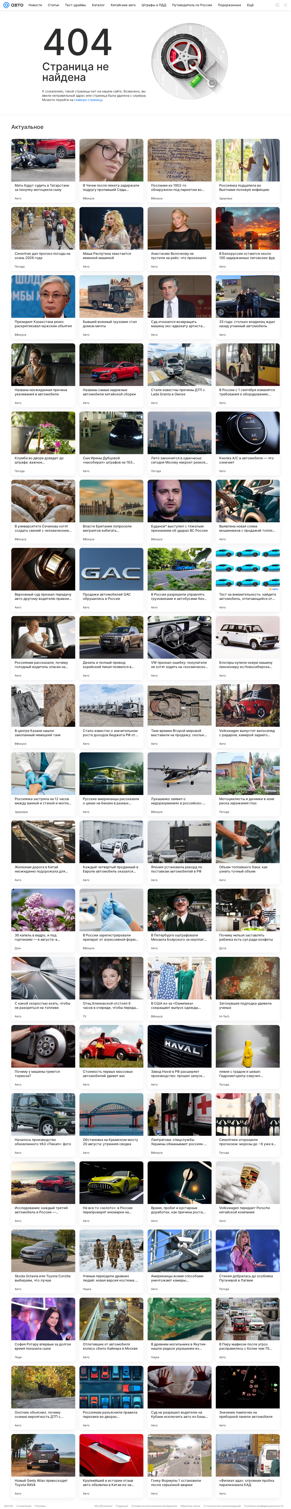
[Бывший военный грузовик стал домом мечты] (111, 307)
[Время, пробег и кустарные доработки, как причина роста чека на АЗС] (180, 1193)
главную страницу (88, 100)
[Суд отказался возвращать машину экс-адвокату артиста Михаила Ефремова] (180, 307)
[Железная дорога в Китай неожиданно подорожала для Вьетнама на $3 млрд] (43, 852)
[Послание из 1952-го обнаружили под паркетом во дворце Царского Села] (180, 171)
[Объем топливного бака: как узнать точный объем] (248, 852)
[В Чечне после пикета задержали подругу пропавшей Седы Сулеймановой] (111, 171)
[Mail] (6, 5)
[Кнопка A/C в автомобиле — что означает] (248, 443)
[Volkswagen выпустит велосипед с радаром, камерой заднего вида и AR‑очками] (248, 716)
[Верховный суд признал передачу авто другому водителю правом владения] (43, 580)
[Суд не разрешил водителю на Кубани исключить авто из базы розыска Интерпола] (180, 1398)
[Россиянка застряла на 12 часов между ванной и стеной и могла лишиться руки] (43, 784)
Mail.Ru (8, 1506)
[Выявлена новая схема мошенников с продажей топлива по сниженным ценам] (248, 512)
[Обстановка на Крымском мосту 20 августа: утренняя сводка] (111, 1125)
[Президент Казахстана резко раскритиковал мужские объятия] (43, 307)
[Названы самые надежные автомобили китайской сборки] (111, 375)
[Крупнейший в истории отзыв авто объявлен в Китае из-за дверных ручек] (111, 1466)
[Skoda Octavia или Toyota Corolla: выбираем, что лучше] (43, 1261)
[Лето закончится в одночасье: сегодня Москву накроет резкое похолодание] (180, 443)
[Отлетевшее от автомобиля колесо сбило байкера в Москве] (111, 1330)
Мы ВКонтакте (103, 1506)
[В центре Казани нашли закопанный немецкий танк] (43, 716)
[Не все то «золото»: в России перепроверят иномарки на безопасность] (111, 1193)
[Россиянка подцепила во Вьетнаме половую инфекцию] (248, 171)
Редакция (122, 1506)
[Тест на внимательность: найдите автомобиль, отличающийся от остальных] (248, 580)
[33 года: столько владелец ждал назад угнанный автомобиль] (248, 307)
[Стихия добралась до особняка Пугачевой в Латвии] (248, 1261)
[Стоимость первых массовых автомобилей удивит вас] (111, 1057)
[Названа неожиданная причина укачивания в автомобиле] (43, 375)
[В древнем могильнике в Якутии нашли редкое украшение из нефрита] (180, 1330)
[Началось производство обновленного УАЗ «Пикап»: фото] (43, 1125)
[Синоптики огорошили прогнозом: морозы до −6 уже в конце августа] (248, 1125)
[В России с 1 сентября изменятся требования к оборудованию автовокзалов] (248, 375)
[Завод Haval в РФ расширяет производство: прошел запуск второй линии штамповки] (180, 1057)
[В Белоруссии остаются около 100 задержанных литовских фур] (248, 239)
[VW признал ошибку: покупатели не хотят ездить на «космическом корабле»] (180, 648)
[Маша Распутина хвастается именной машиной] (111, 239)
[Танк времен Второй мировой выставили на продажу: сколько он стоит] (180, 716)
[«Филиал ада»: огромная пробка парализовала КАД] (248, 1466)
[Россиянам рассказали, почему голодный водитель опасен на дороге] (43, 648)
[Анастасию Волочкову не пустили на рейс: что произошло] (180, 239)
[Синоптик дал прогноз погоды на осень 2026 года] (43, 239)
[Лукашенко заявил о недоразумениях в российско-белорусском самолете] (180, 784)
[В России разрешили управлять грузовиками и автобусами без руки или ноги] (180, 580)
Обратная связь (190, 1506)
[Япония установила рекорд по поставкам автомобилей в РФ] (180, 852)
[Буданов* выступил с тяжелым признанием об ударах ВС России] (180, 512)
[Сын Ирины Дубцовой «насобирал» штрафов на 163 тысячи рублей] (111, 443)
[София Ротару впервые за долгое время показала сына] (43, 1330)
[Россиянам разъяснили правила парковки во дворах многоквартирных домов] (111, 1398)
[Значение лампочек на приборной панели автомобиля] (248, 1398)
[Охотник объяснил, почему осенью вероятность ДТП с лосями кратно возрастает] (43, 1398)
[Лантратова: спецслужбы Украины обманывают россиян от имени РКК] (180, 1125)
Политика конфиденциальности (263, 1506)
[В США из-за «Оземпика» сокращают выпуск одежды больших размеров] (180, 989)
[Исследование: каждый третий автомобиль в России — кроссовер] (43, 1193)
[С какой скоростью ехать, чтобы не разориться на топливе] (43, 989)
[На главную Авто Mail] (16, 5)
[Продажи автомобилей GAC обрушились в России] (111, 580)
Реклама (40, 1506)
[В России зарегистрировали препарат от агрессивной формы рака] (111, 921)
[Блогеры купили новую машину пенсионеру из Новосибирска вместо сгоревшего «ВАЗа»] (248, 648)
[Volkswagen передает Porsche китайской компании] (248, 1193)
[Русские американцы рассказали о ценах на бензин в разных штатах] (111, 784)
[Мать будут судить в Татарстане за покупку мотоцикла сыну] (43, 171)
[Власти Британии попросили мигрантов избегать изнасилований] (111, 512)
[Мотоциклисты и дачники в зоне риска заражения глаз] (248, 784)
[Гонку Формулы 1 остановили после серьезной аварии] (180, 1466)
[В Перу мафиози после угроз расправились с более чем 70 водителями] (248, 1330)
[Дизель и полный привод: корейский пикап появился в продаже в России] (111, 648)
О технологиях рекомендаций (222, 1506)
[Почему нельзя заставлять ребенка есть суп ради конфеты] (248, 921)
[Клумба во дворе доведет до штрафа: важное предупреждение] (43, 443)
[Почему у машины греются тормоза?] (43, 1057)
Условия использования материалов (154, 1506)
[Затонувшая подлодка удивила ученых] (248, 989)
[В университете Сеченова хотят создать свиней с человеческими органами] (43, 512)
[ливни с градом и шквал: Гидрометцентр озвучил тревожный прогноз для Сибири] (248, 1057)
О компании (24, 1506)
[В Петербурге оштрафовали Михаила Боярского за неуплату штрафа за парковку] (180, 921)
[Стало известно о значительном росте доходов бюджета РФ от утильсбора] (111, 716)
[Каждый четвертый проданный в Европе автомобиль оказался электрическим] (111, 852)
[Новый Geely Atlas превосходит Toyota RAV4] (43, 1466)
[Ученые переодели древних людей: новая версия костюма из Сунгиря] (111, 1261)
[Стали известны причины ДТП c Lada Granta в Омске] (180, 375)
